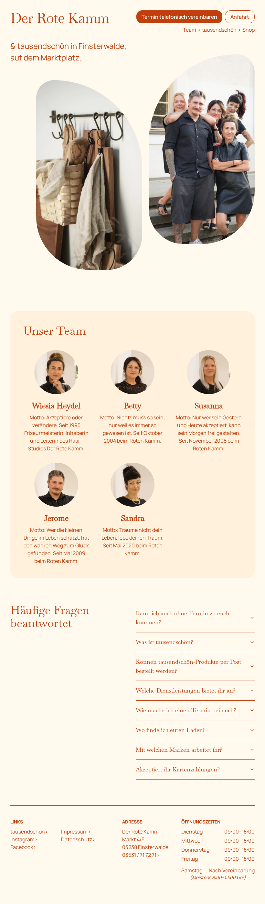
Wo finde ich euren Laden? (171, 730)
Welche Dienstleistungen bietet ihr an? (186, 690)
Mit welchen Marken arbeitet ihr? (179, 749)
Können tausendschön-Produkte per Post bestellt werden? (188, 666)
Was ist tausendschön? (164, 642)
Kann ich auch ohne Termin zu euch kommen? (182, 617)
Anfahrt (239, 16)
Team (189, 29)
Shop (248, 29)
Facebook (21, 847)
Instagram (22, 839)
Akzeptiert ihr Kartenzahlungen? (178, 769)
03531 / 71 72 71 (139, 854)
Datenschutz (76, 839)
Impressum (74, 831)
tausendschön (219, 29)
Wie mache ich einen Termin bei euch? (186, 710)
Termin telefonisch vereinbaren (179, 16)
